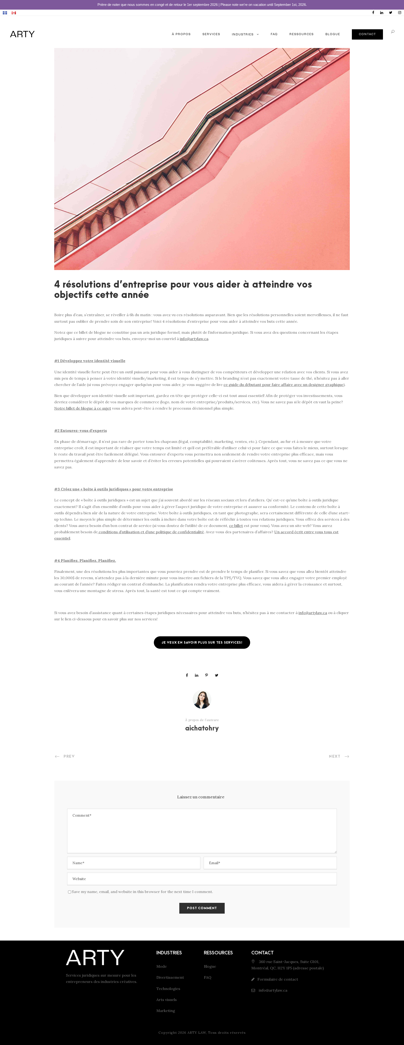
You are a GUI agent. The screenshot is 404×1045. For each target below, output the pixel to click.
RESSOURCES (301, 34)
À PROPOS (181, 34)
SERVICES (211, 34)
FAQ (274, 34)
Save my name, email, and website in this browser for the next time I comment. (142, 891)
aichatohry (202, 728)
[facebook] (373, 12)
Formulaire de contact (277, 979)
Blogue (210, 966)
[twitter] (390, 12)
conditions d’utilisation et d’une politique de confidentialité (151, 532)
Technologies (168, 988)
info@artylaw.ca (272, 990)
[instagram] (399, 12)
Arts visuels (166, 999)
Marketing (165, 1010)
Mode (161, 966)
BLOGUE (332, 34)
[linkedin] (381, 12)
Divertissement (170, 977)
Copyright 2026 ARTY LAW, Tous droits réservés (202, 1032)
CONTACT (367, 34)
